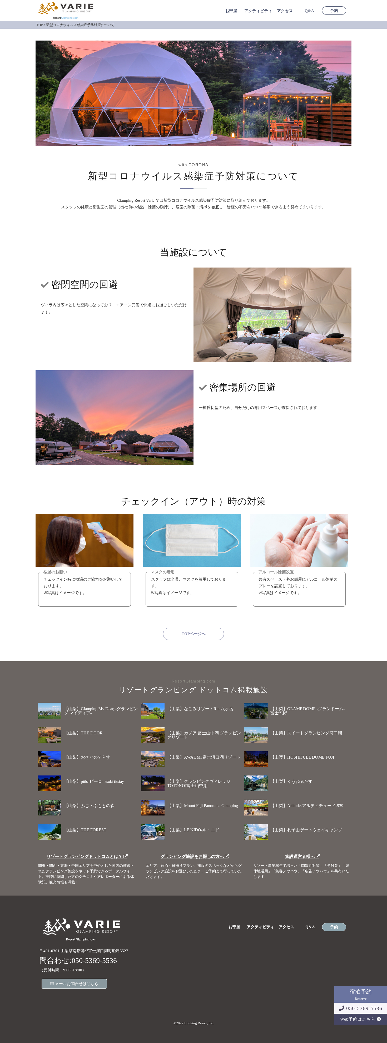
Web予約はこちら (358, 1019)
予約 (334, 11)
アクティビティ (258, 11)
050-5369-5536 (363, 1008)
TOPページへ (194, 634)
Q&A (309, 11)
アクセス (285, 11)
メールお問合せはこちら (76, 984)
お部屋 (231, 11)
